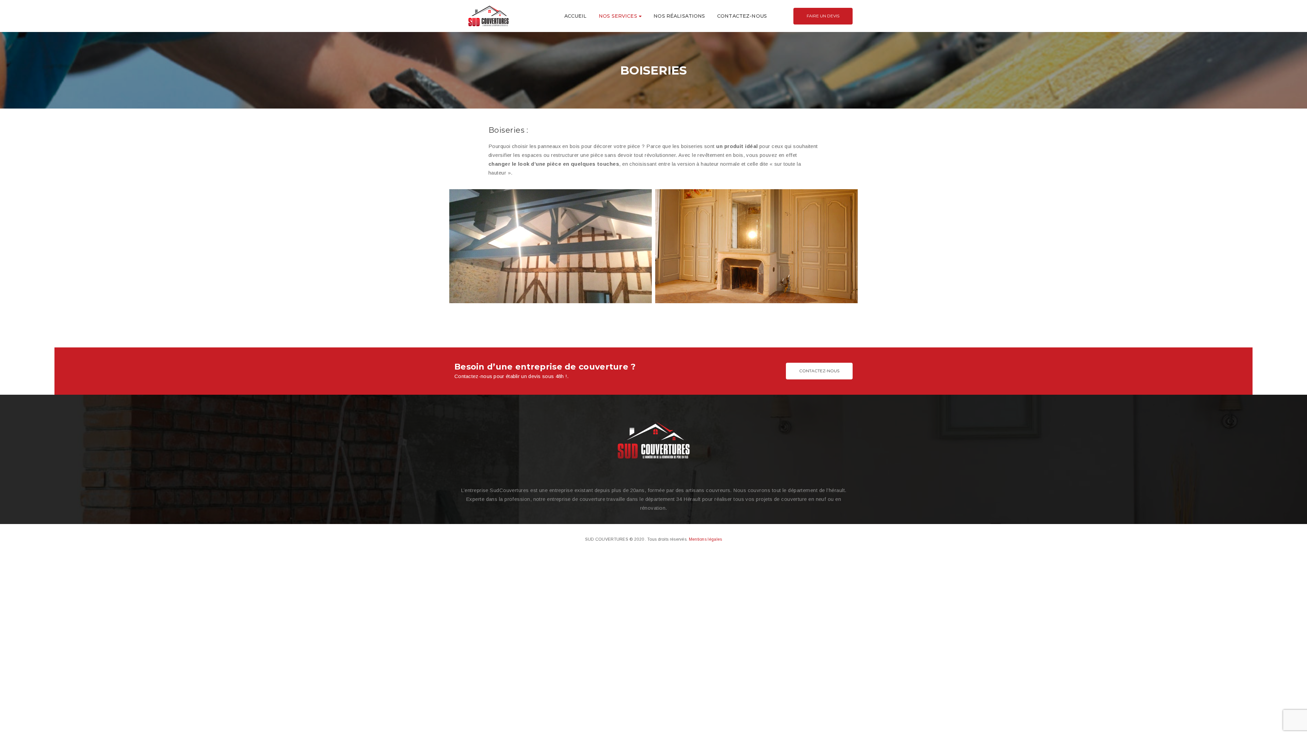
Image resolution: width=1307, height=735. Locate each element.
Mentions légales (705, 539)
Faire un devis (823, 15)
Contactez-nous (819, 370)
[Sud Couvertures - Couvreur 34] (488, 15)
